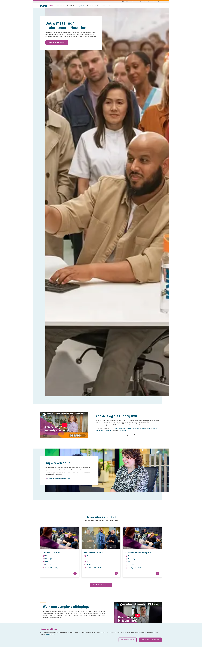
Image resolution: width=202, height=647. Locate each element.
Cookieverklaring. (50, 634)
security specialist (105, 431)
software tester (145, 428)
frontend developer (119, 428)
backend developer (133, 428)
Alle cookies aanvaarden (150, 640)
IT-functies (122, 431)
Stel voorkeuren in (127, 640)
